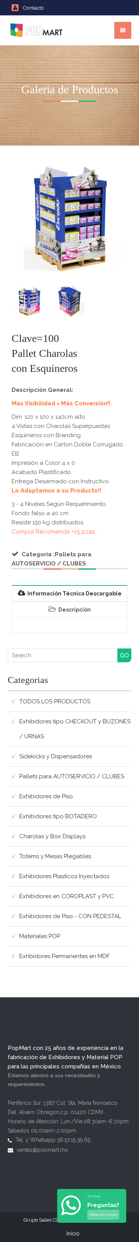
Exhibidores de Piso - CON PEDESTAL (70, 916)
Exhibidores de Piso (46, 796)
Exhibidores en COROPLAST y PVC (66, 896)
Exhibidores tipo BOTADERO (58, 816)
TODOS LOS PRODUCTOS (54, 701)
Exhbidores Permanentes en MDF (64, 956)
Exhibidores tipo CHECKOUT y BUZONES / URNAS (75, 729)
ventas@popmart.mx (42, 1150)
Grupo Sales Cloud (45, 1220)
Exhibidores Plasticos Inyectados (64, 876)
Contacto (33, 8)
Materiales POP (39, 936)
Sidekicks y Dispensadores (55, 756)
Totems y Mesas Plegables (55, 856)
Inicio (73, 1233)
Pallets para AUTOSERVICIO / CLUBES (71, 776)
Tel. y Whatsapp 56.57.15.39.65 (52, 1140)
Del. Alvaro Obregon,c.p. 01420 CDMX (55, 1112)
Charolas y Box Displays (52, 836)
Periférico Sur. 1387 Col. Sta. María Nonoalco (62, 1103)
